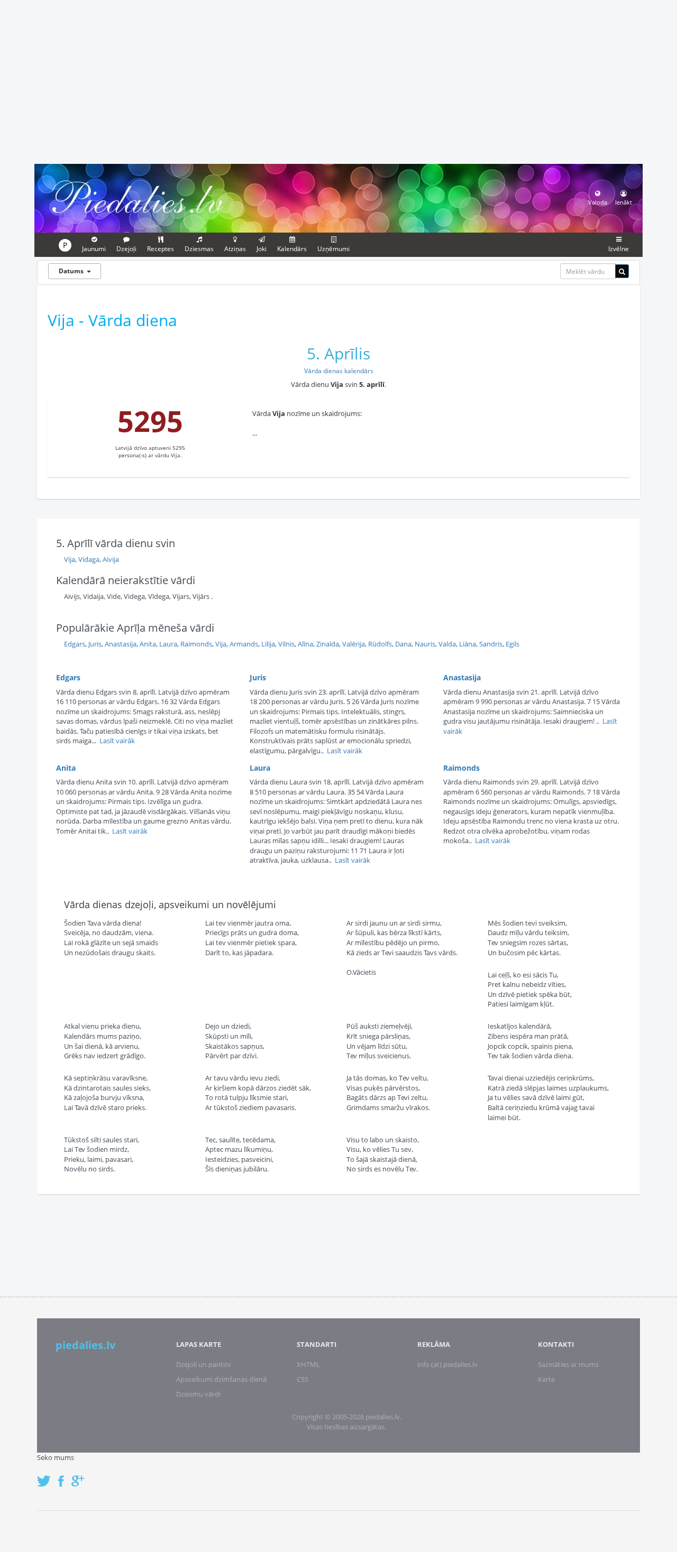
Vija (69, 559)
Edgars (74, 644)
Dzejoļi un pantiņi (203, 1364)
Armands (244, 644)
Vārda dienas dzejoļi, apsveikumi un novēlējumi (170, 904)
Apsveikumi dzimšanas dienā (221, 1379)
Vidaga (88, 559)
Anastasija (120, 644)
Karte (546, 1379)
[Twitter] (46, 1476)
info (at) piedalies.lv (447, 1364)
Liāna (467, 644)
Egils (512, 644)
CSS (302, 1379)
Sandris (490, 644)
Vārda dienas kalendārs (338, 370)
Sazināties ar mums (568, 1364)
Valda (447, 644)
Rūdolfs (380, 644)
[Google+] (81, 1476)
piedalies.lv (85, 1345)
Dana (403, 644)
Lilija (268, 644)
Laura (168, 644)
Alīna (305, 644)
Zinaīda (327, 644)
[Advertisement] (338, 80)
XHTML (308, 1364)
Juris (95, 644)
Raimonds (196, 644)
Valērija (353, 644)
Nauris (425, 644)
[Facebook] (63, 1476)
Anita (148, 644)
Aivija (111, 559)
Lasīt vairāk (117, 740)
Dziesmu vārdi (198, 1394)
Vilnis (286, 644)
